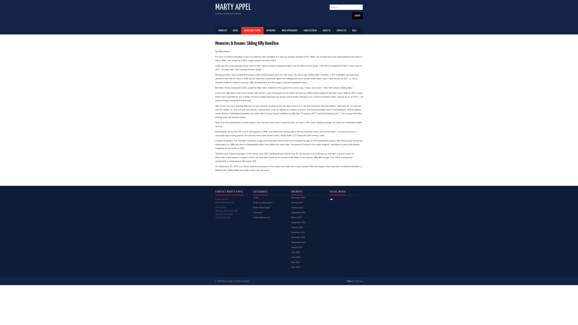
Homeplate (222, 30)
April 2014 (295, 267)
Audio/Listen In (310, 30)
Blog (354, 30)
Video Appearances (290, 30)
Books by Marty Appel (263, 203)
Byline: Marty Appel (252, 30)
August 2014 (296, 247)
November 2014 (298, 237)
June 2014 (295, 257)
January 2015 (297, 227)
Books (235, 30)
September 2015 (298, 222)
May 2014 (295, 262)
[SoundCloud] (331, 199)
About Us (327, 30)
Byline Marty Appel (261, 208)
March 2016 (296, 218)
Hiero (349, 281)
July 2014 (295, 252)
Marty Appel (233, 7)
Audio (255, 198)
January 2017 (297, 203)
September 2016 (298, 213)
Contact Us (341, 30)
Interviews (271, 30)
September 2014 (298, 242)
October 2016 (297, 208)
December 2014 (298, 232)
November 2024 (298, 198)
